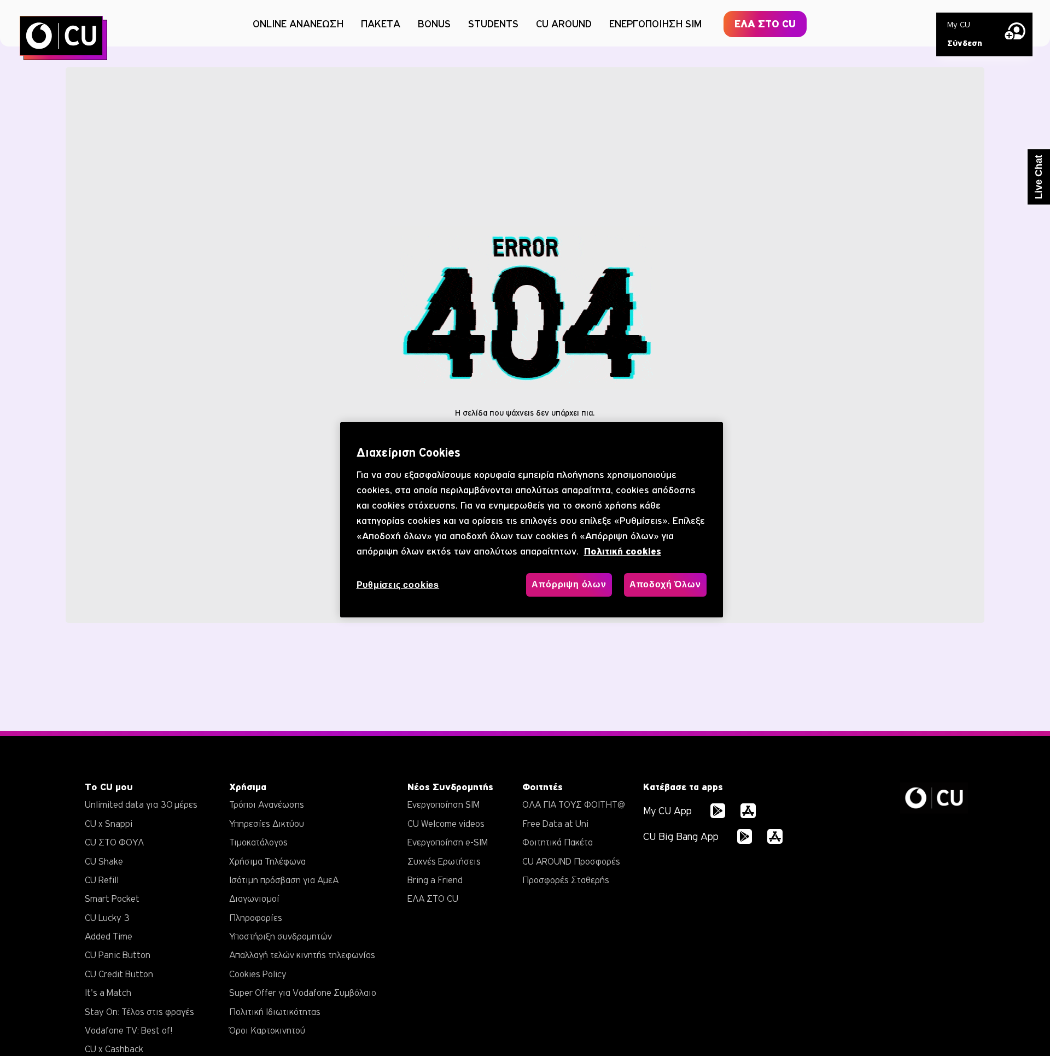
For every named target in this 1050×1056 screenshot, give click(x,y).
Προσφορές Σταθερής (565, 879)
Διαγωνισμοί (254, 898)
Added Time (108, 936)
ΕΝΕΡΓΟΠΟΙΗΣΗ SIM (655, 23)
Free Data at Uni (555, 823)
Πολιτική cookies (622, 552)
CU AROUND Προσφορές (571, 861)
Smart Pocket (112, 898)
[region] (531, 519)
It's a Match (108, 992)
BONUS (434, 23)
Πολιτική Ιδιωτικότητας (274, 1011)
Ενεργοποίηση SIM (443, 804)
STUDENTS (493, 23)
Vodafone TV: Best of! (128, 1030)
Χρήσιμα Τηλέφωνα (267, 861)
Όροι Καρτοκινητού (267, 1030)
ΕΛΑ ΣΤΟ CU (765, 24)
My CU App (667, 810)
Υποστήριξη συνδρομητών (280, 936)
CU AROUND (564, 23)
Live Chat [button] (1038, 177)
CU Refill (102, 879)
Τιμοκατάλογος (258, 842)
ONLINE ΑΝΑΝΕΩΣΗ (298, 23)
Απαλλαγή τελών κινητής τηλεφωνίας (302, 954)
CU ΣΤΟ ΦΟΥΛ (114, 842)
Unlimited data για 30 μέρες (141, 804)
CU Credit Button (119, 974)
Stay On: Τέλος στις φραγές (139, 1011)
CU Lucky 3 (107, 917)
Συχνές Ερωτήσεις (444, 861)
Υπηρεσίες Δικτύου (266, 823)
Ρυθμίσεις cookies (398, 585)
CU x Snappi (108, 823)
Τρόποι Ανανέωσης (266, 804)
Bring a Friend (435, 879)
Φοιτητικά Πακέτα (557, 842)
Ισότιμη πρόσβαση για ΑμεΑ (284, 879)
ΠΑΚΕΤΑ (380, 23)
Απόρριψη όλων (569, 585)
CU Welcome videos (446, 823)
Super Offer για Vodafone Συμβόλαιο (302, 992)
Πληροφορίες (255, 917)
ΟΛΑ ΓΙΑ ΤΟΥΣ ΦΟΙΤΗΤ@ (573, 804)
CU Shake (104, 861)
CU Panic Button (117, 954)
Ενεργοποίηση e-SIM (447, 842)
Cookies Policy (258, 974)
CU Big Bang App (681, 836)
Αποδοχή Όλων (665, 585)
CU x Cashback (114, 1048)
